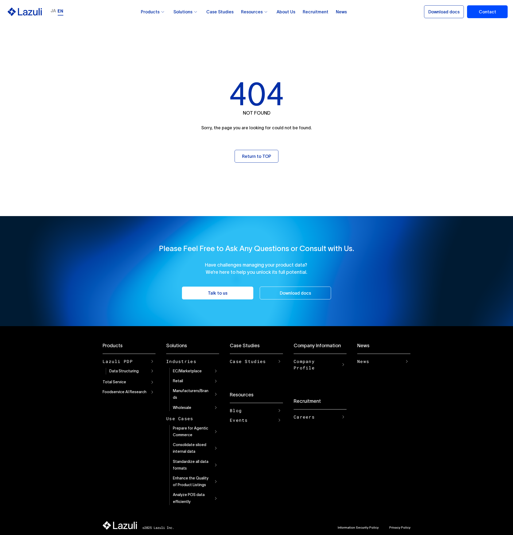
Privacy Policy (399, 527)
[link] (163, 12)
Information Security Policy (358, 527)
